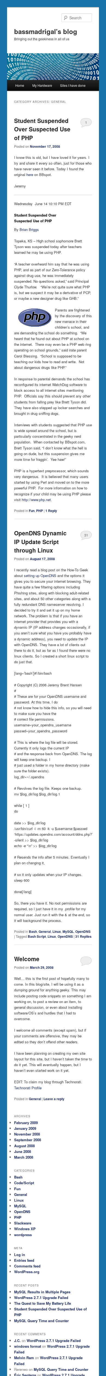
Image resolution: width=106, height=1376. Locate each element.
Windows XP (25, 1228)
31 (86, 535)
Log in (19, 1254)
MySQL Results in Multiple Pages (42, 1291)
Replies (83, 936)
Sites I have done (73, 85)
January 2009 (25, 1128)
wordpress (23, 1234)
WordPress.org (26, 1271)
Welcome (26, 959)
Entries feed (24, 1260)
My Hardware (42, 85)
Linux (56, 931)
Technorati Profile (28, 1087)
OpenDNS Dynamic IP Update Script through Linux (40, 541)
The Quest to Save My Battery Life (42, 1303)
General (45, 931)
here (29, 174)
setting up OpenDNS (40, 575)
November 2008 (27, 1134)
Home (19, 85)
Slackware (22, 1223)
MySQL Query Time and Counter (41, 1320)
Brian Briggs (29, 229)
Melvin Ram (24, 1357)
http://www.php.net (36, 499)
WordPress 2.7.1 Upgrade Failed (41, 1297)
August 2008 (24, 1145)
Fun (32, 510)
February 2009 (26, 1122)
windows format (27, 1346)
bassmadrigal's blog (45, 31)
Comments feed (27, 1266)
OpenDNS (83, 931)
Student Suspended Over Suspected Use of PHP (42, 129)
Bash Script (37, 936)
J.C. (17, 1340)
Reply (51, 510)
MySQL (68, 931)
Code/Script (24, 1182)
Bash (33, 931)
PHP (39, 510)
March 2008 (23, 1157)
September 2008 (27, 1139)
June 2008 (22, 1151)
